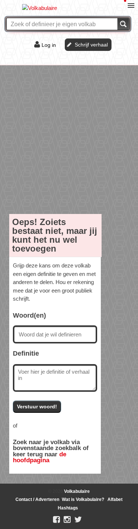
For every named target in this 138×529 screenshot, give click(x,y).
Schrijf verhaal (91, 45)
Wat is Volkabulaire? (83, 499)
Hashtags (68, 508)
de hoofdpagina (39, 457)
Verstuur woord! (37, 406)
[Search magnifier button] (123, 24)
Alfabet (115, 499)
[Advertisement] (69, 138)
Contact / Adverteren (37, 499)
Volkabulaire (76, 491)
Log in (49, 45)
